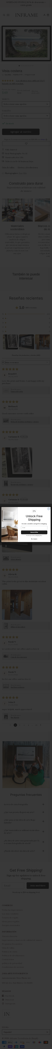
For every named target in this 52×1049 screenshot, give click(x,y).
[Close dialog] (49, 509)
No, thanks (34, 539)
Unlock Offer (34, 532)
